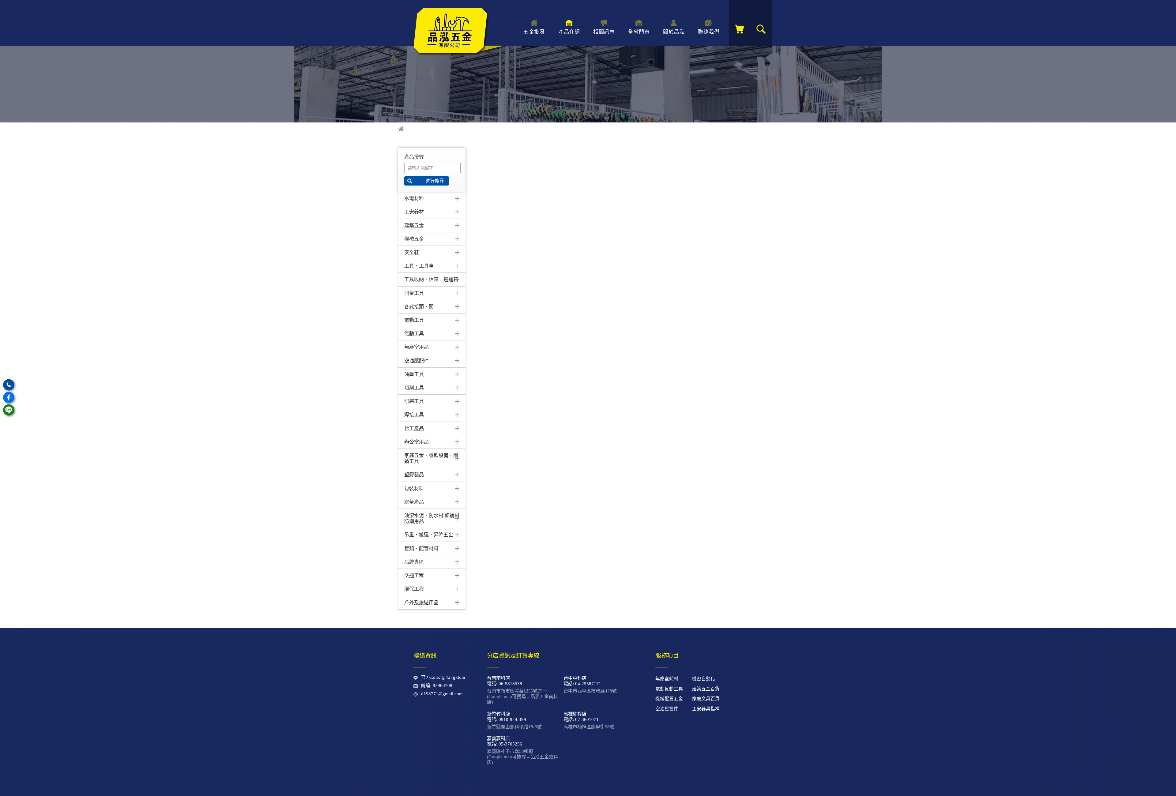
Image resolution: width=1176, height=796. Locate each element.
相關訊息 (604, 32)
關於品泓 (673, 32)
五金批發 (534, 32)
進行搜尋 (435, 180)
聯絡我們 (708, 32)
